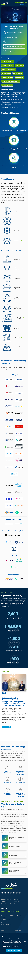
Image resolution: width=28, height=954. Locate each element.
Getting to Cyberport (19, 2)
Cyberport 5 (19, 77)
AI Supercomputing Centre (10, 81)
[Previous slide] (3, 693)
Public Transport (7, 65)
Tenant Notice (17, 899)
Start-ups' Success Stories (7, 903)
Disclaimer (3, 930)
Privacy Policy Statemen (13, 946)
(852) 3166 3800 (6, 919)
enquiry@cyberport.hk (7, 924)
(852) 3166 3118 (6, 922)
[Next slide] (5, 693)
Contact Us (16, 903)
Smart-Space (17, 73)
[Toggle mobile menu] (26, 2)
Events (21, 4)
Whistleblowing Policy (19, 933)
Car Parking (20, 65)
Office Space (6, 73)
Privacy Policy (18, 930)
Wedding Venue (7, 85)
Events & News (4, 901)
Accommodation (7, 77)
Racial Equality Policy (5, 933)
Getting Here (16, 901)
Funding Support (7, 61)
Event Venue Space (8, 69)
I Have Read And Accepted (14, 950)
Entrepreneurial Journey (6, 899)
